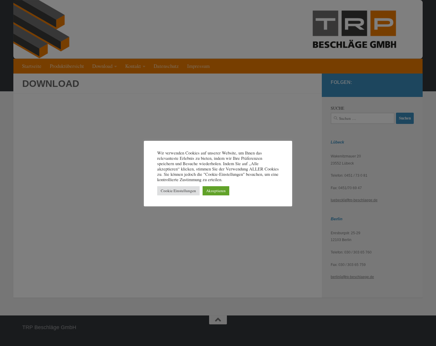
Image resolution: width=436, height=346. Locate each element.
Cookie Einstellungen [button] (178, 190)
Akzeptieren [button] (216, 190)
